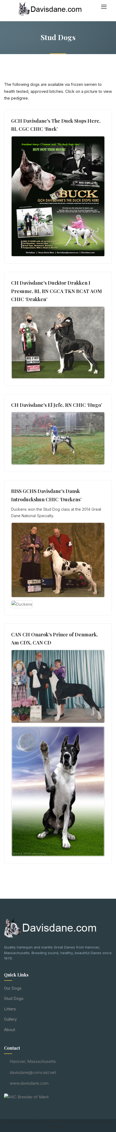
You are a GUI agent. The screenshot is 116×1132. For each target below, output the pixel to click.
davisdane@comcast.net (33, 1072)
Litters (10, 1008)
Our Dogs (13, 988)
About (9, 1029)
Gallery (10, 1019)
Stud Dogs (13, 998)
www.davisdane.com (29, 1083)
